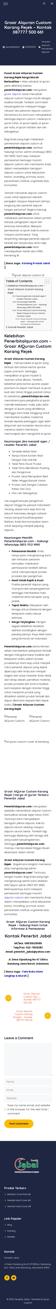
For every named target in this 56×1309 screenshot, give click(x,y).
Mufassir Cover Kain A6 (19, 1194)
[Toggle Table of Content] (45, 281)
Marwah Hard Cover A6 (19, 1206)
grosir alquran (12, 94)
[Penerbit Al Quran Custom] (5, 3)
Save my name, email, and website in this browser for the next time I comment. (28, 1109)
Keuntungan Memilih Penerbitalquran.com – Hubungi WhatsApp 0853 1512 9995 (32, 305)
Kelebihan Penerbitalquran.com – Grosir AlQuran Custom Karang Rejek (26, 289)
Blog (9, 1224)
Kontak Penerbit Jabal (20, 327)
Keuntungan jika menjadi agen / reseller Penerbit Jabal (31, 297)
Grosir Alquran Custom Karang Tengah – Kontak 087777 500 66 (22, 1015)
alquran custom (14, 897)
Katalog (11, 1230)
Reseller (11, 1236)
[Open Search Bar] (44, 3)
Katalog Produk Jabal (36, 263)
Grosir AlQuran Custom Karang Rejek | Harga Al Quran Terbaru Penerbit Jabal (31, 313)
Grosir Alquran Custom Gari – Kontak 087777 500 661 (32, 998)
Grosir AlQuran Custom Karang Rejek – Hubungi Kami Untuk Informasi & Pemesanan (33, 321)
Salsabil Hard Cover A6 (19, 1200)
